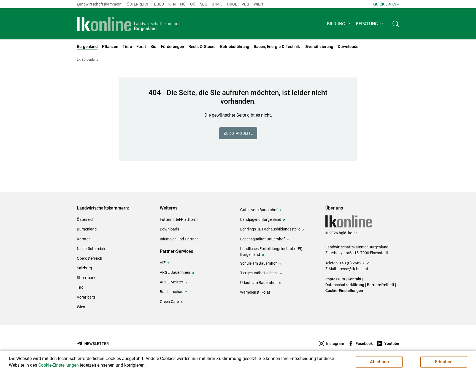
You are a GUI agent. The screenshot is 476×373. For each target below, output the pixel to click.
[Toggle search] (396, 23)
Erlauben (444, 361)
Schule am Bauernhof (258, 263)
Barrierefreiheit (380, 285)
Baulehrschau (171, 291)
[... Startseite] (128, 24)
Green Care (169, 301)
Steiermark (86, 277)
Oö (193, 4)
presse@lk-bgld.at (352, 269)
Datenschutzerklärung (344, 285)
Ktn (172, 4)
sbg (203, 4)
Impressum (335, 279)
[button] (339, 24)
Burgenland (87, 229)
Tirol (231, 4)
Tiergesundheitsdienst (259, 273)
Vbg (245, 4)
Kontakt (354, 279)
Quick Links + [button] (386, 4)
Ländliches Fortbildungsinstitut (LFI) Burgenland (271, 251)
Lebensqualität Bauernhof (262, 239)
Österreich (138, 4)
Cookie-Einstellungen (344, 290)
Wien (258, 4)
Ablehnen (379, 361)
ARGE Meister (171, 282)
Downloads (169, 229)
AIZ (163, 263)
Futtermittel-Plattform (179, 219)
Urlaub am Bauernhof (258, 282)
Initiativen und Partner (179, 239)
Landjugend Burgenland (260, 219)
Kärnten (84, 239)
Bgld (159, 4)
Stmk (217, 4)
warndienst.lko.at (255, 292)
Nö (183, 4)
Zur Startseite (238, 133)
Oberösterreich (89, 258)
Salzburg (84, 268)
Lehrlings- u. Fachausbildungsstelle (270, 229)
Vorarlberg (86, 297)
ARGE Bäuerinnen (175, 272)
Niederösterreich (91, 248)
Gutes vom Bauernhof (259, 210)
